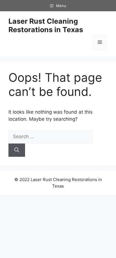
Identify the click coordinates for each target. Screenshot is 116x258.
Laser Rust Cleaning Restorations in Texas (45, 25)
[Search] (16, 150)
